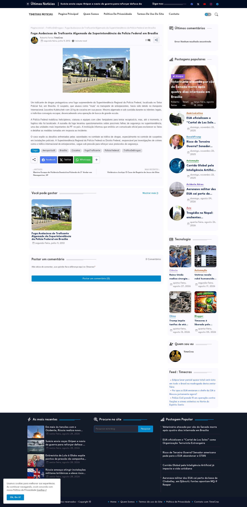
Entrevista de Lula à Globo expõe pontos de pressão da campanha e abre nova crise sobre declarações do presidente (66, 457)
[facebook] (192, 4)
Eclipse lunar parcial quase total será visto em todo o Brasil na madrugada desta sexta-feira (192, 383)
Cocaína (76, 151)
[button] (208, 14)
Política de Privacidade (178, 502)
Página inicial (37, 28)
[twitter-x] (198, 4)
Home (113, 502)
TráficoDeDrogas (54, 28)
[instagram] (211, 4)
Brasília (63, 151)
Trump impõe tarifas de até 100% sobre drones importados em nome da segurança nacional (178, 322)
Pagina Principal (68, 14)
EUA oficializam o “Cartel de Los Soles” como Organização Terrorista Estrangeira (201, 121)
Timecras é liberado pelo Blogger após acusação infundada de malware (203, 322)
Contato (174, 14)
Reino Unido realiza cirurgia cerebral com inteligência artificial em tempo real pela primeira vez (178, 277)
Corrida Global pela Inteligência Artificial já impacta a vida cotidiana (201, 168)
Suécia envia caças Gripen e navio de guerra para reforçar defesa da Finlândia (66, 443)
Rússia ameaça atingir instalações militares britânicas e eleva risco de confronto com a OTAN (66, 472)
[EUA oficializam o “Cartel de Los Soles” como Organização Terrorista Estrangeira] (176, 118)
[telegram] (217, 4)
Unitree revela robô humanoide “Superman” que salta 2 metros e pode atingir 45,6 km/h (205, 277)
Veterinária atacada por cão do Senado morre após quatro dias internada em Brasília (190, 429)
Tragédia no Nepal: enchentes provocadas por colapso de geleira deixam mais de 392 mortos (200, 216)
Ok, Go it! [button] (15, 497)
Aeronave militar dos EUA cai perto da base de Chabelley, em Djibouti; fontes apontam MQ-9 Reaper (201, 192)
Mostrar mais (149, 193)
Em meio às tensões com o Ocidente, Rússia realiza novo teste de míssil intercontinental (64, 429)
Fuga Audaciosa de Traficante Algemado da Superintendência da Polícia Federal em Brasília (51, 236)
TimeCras (189, 352)
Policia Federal (112, 151)
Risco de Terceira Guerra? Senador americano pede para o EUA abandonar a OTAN (201, 144)
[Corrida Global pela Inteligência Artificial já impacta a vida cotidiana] (176, 165)
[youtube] (204, 4)
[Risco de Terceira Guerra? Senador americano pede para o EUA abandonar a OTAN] (176, 141)
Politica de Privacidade (118, 14)
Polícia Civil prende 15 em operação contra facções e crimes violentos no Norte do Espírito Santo (192, 401)
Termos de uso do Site (150, 14)
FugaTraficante (92, 151)
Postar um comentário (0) (96, 278)
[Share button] (96, 159)
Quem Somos (91, 14)
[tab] (68, 14)
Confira (40, 490)
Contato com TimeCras (206, 502)
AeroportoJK (49, 151)
